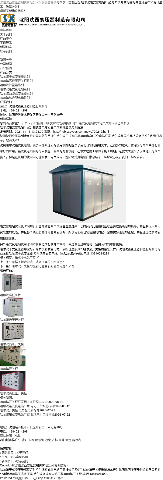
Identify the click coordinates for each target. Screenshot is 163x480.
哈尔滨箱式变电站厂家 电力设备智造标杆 (27, 406)
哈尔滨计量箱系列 (12, 85)
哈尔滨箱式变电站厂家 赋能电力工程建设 (27, 414)
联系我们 (6, 51)
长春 (31, 440)
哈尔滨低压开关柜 (12, 319)
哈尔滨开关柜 (9, 368)
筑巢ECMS (23, 478)
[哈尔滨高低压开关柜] (12, 380)
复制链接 (61, 465)
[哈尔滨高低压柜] (12, 282)
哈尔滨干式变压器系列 (15, 76)
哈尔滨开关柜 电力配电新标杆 (19, 410)
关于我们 (6, 34)
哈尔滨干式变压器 (68, 2)
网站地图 (6, 435)
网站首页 (6, 30)
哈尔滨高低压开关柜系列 (16, 80)
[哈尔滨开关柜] (12, 355)
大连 (68, 440)
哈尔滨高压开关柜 (12, 344)
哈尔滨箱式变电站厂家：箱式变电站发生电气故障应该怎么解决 (87, 123)
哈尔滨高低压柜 (10, 295)
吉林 (55, 440)
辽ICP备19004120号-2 (48, 478)
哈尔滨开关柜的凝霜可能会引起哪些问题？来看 (43, 266)
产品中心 (6, 38)
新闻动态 (6, 47)
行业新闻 (6, 68)
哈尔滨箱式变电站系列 (15, 89)
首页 (25, 123)
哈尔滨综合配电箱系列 (15, 97)
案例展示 (6, 42)
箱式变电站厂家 (25, 257)
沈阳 (25, 440)
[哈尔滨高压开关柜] (12, 331)
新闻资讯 (8, 461)
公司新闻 (6, 63)
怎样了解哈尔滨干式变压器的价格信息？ (38, 262)
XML (17, 435)
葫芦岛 (76, 440)
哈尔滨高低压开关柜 (13, 393)
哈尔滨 (39, 440)
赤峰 (62, 440)
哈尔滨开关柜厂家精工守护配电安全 (24, 401)
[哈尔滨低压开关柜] (12, 306)
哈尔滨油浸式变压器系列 (16, 93)
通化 (48, 440)
